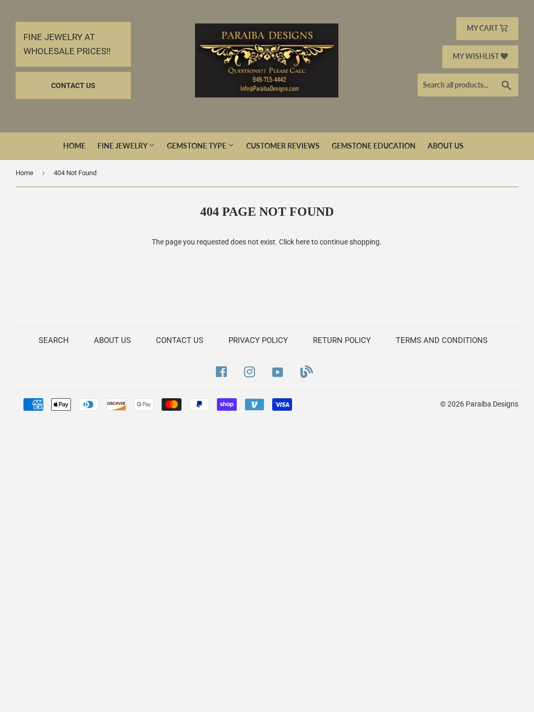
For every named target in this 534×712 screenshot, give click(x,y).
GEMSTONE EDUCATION (374, 145)
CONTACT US (73, 85)
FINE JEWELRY (123, 145)
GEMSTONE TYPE (197, 145)
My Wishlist (477, 56)
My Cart (483, 27)
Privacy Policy (258, 340)
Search (54, 340)
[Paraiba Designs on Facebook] (221, 372)
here (303, 242)
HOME (74, 145)
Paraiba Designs (492, 404)
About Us (446, 145)
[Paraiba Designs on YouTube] (277, 372)
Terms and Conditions (442, 340)
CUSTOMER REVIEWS (283, 145)
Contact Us (179, 340)
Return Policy (342, 340)
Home (24, 173)
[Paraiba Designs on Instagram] (249, 372)
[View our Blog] (306, 372)
